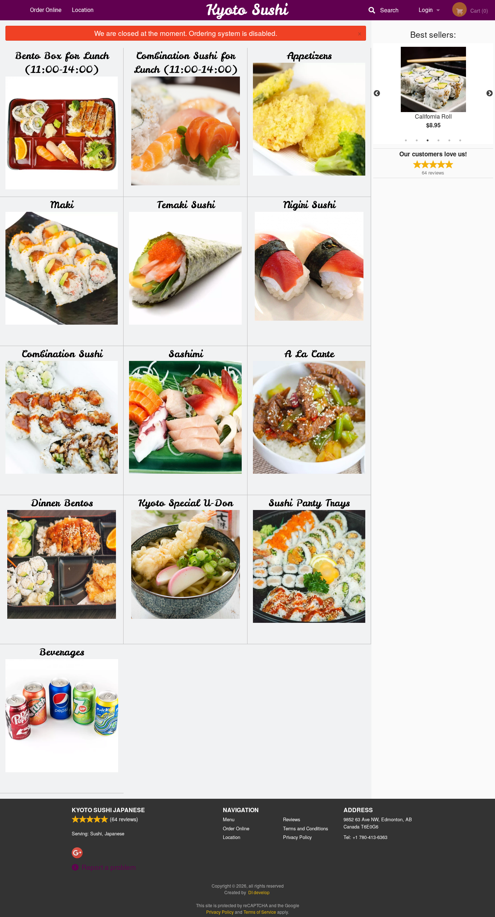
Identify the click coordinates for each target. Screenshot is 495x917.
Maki (61, 204)
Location (82, 10)
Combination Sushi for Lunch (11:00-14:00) (185, 62)
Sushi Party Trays (309, 503)
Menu (228, 819)
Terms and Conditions (305, 828)
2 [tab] (416, 140)
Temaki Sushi (186, 204)
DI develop (259, 892)
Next (489, 93)
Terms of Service (260, 912)
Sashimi (186, 354)
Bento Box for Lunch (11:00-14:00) (62, 62)
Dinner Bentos (61, 503)
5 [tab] (449, 140)
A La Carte (309, 354)
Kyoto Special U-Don (185, 503)
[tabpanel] (433, 93)
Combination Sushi (61, 354)
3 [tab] (427, 140)
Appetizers (309, 55)
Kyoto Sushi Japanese (108, 810)
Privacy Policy (297, 837)
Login (426, 10)
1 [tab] (405, 140)
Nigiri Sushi (309, 204)
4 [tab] (438, 140)
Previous (376, 93)
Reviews (291, 819)
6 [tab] (460, 140)
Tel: (365, 837)
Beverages (61, 652)
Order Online (46, 10)
